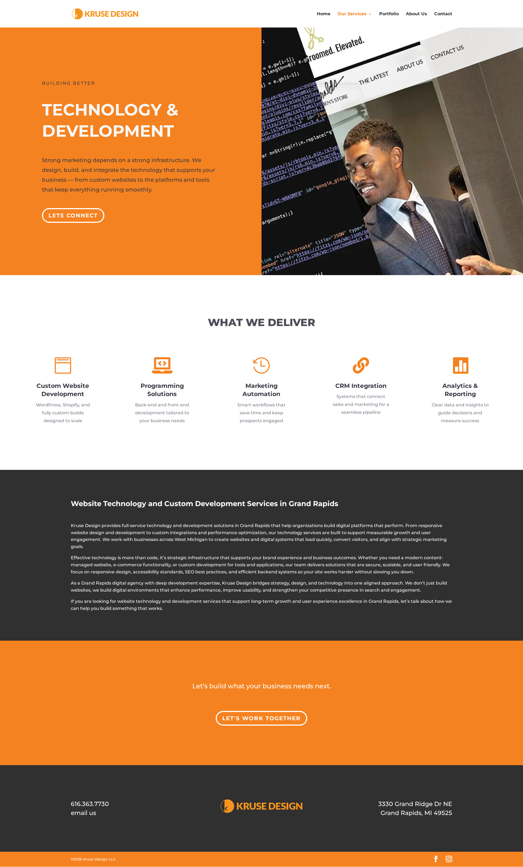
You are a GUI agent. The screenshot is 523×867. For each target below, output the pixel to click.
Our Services (352, 13)
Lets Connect (73, 215)
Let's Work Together (261, 718)
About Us (416, 13)
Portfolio (389, 13)
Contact (443, 13)
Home (323, 13)
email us (83, 813)
